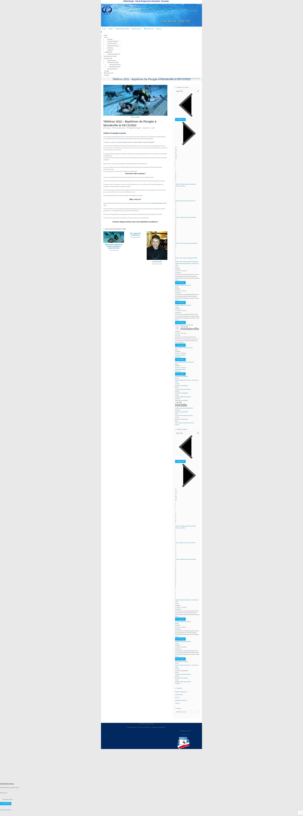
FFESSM (189, 731)
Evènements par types (112, 62)
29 (175, 241)
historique (109, 39)
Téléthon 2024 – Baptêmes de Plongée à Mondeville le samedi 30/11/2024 (113, 246)
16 (175, 215)
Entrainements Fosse (114, 66)
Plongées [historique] (180, 700)
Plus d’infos (180, 282)
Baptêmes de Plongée (180, 355)
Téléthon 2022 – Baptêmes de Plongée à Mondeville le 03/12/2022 (184, 78)
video (152, 128)
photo (176, 697)
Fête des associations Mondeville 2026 (188, 243)
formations (110, 47)
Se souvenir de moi (7, 799)
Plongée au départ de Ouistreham (187, 200)
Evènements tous (111, 60)
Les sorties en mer (112, 43)
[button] (146, 32)
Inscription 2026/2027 (112, 41)
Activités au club (135, 28)
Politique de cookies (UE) (113, 54)
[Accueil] (159, 78)
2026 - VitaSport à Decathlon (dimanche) (189, 261)
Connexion (159, 28)
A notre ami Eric (157, 262)
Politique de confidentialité (109, 51)
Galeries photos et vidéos (122, 28)
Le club (110, 28)
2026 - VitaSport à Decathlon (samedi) (188, 258)
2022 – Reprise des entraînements (135, 234)
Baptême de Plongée (135, 128)
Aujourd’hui (180, 119)
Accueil (104, 28)
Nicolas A (108, 128)
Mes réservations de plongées (111, 70)
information (146, 128)
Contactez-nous (185, 734)
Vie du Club (177, 335)
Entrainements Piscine (115, 64)
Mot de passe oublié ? (6, 810)
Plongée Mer (178, 272)
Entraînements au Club (113, 45)
